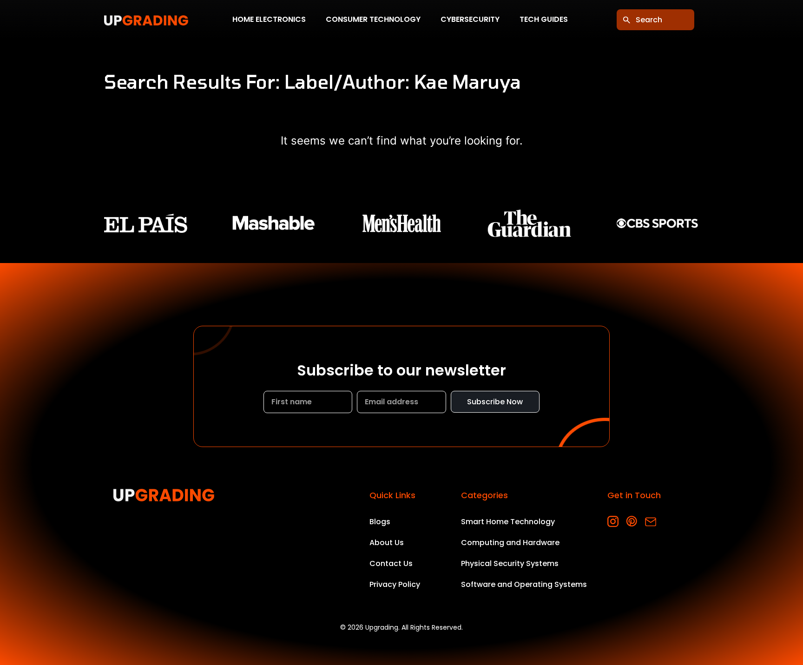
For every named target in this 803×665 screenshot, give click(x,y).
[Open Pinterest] (632, 521)
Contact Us (391, 563)
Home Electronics (269, 20)
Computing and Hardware (510, 542)
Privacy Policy (394, 584)
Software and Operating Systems (524, 584)
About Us (386, 542)
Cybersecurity (470, 20)
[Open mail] (650, 521)
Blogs (379, 521)
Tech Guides (544, 20)
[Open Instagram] (613, 521)
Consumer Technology (373, 20)
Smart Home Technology (508, 521)
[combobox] (655, 19)
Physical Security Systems (510, 563)
